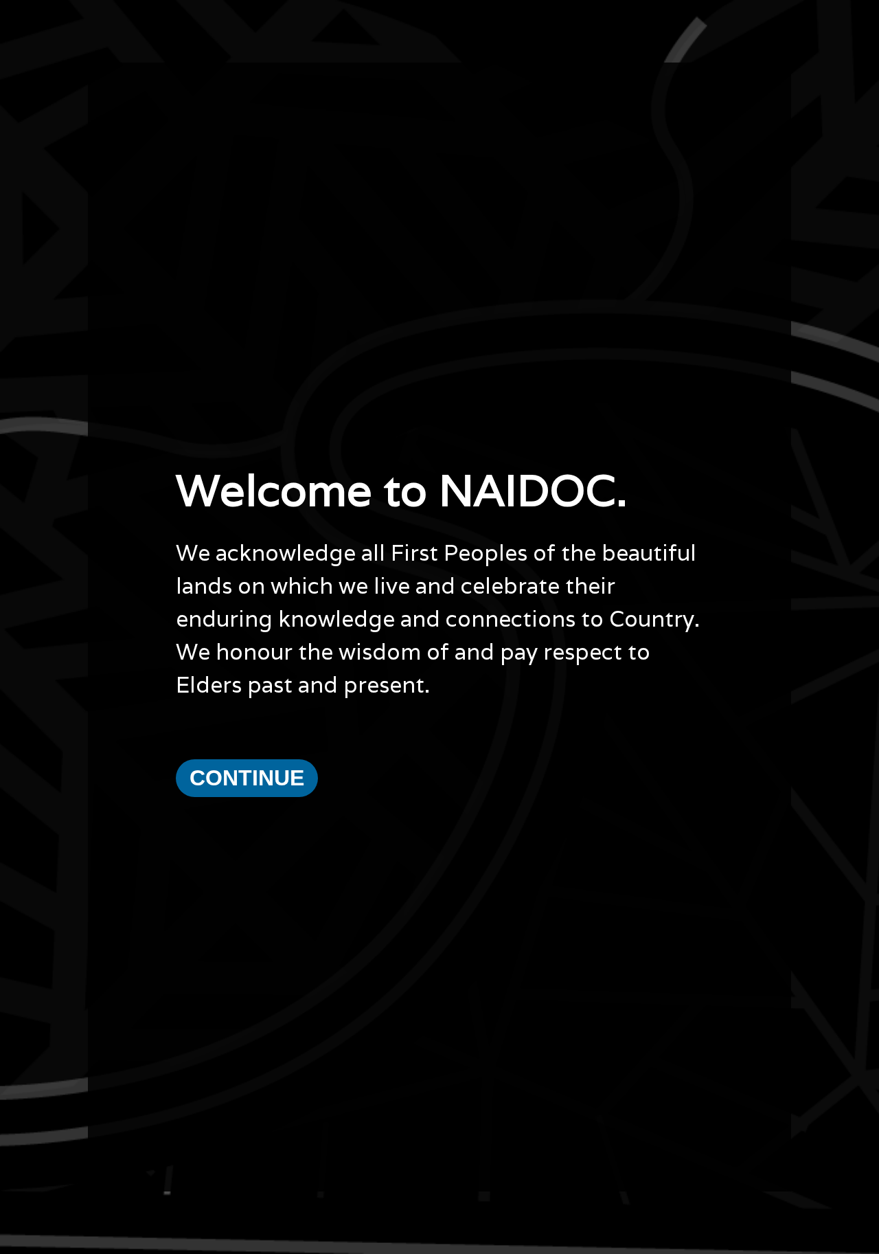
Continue (247, 777)
